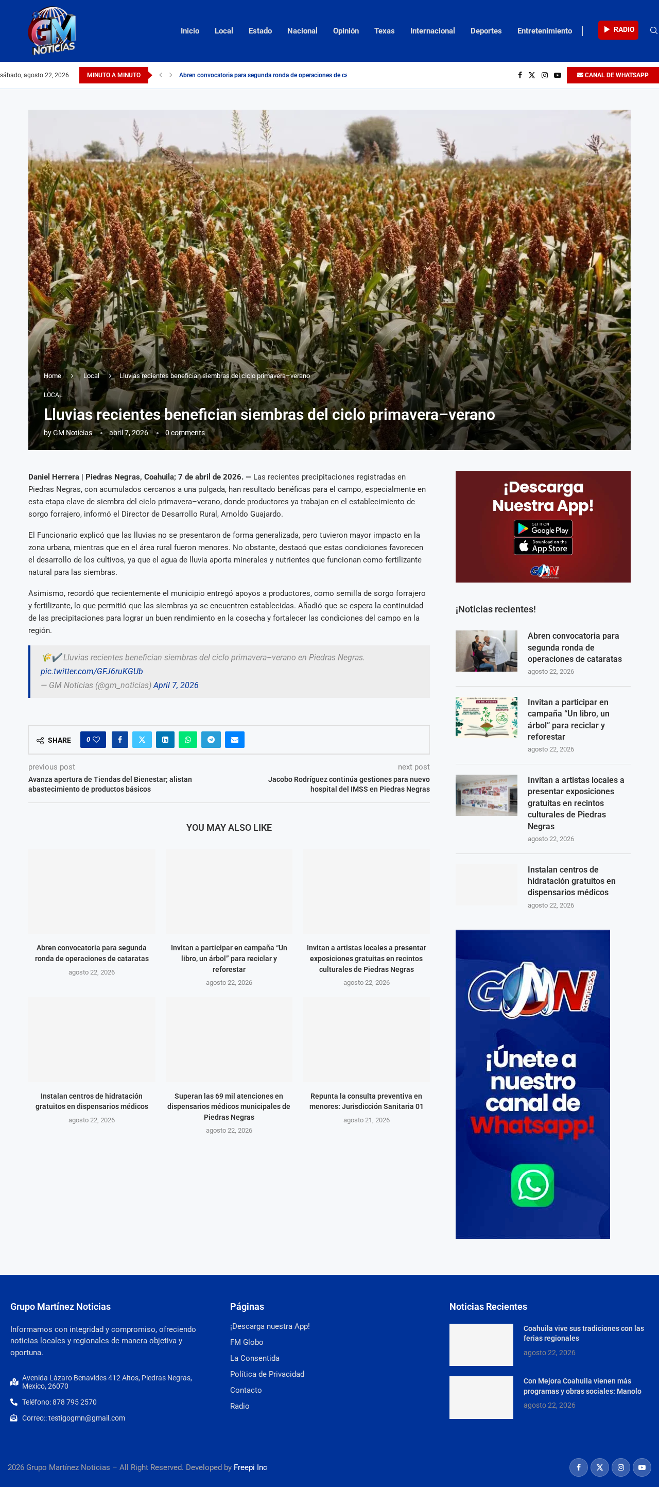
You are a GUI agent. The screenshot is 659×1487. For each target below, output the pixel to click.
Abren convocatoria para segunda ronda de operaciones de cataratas (273, 75)
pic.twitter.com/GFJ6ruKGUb (92, 671)
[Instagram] (544, 75)
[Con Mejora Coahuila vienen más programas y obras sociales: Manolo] (481, 1397)
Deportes (486, 31)
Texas (384, 31)
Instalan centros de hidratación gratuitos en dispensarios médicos (572, 881)
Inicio (190, 31)
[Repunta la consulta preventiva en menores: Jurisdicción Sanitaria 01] (366, 1039)
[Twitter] (532, 75)
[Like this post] (96, 739)
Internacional (432, 31)
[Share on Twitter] (142, 739)
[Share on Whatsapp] (188, 739)
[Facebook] (520, 75)
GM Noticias (72, 433)
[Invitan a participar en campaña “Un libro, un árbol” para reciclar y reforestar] (229, 891)
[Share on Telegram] (211, 739)
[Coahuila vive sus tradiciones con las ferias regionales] (481, 1345)
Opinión (346, 31)
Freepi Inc (250, 1467)
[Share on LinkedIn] (165, 739)
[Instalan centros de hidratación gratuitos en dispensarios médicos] (91, 1039)
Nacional (302, 31)
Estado (260, 31)
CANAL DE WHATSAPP (616, 75)
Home (52, 376)
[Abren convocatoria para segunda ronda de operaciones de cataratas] (91, 891)
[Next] (171, 75)
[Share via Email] (235, 739)
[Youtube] (557, 75)
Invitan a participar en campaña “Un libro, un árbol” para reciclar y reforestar (229, 958)
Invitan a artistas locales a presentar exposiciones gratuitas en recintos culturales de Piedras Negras (366, 958)
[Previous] (161, 75)
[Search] (654, 31)
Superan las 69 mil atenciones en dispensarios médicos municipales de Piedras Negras (228, 1106)
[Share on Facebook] (120, 739)
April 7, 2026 (176, 685)
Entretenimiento (544, 31)
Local (224, 31)
